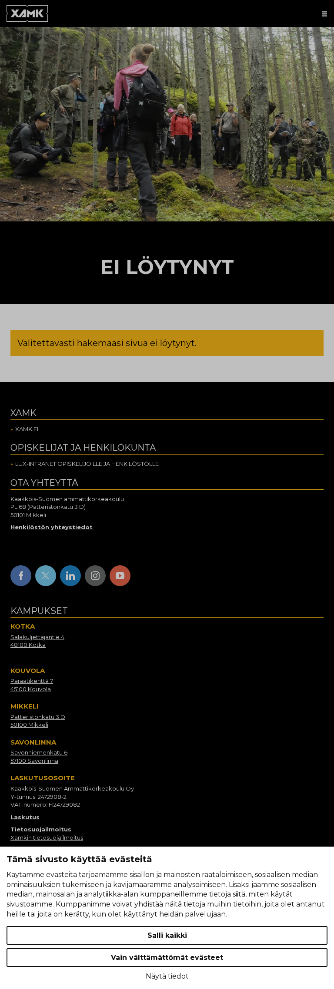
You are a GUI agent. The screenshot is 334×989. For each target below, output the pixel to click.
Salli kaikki (167, 935)
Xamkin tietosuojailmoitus (46, 837)
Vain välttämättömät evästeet (167, 957)
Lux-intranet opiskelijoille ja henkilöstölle (87, 463)
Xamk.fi (26, 428)
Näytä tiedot (167, 976)
